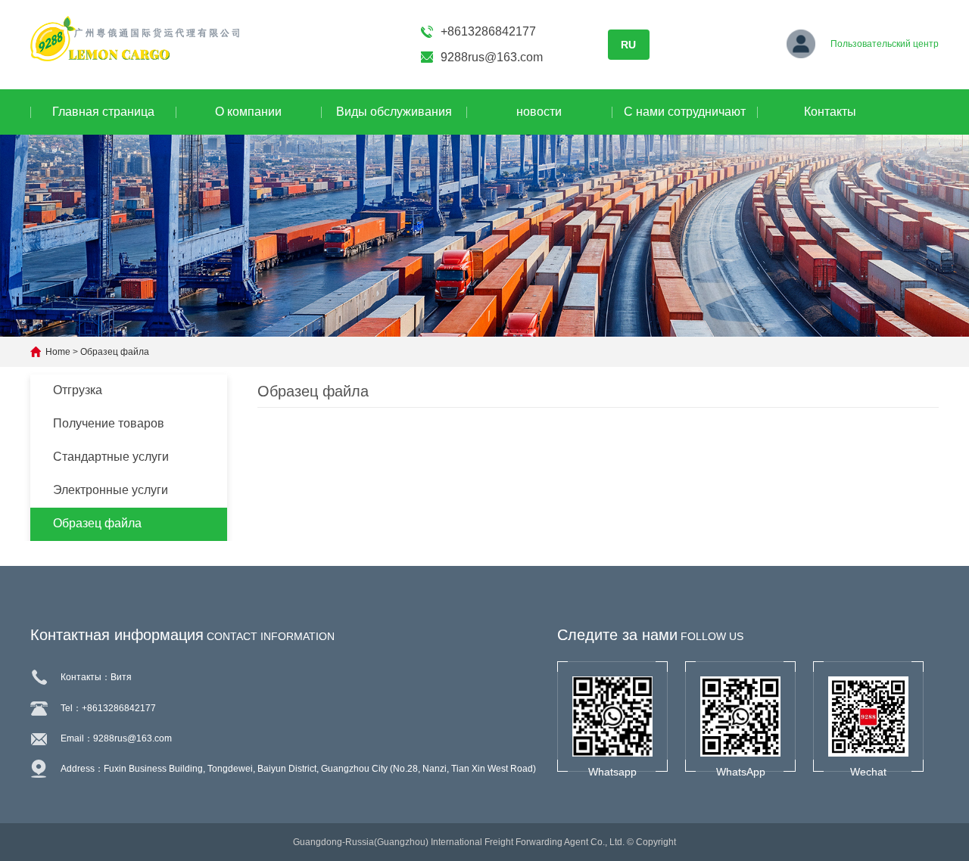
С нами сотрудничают (685, 111)
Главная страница (103, 111)
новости (539, 111)
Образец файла (114, 352)
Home (57, 352)
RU (628, 45)
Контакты (830, 111)
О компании (248, 111)
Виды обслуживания (394, 111)
